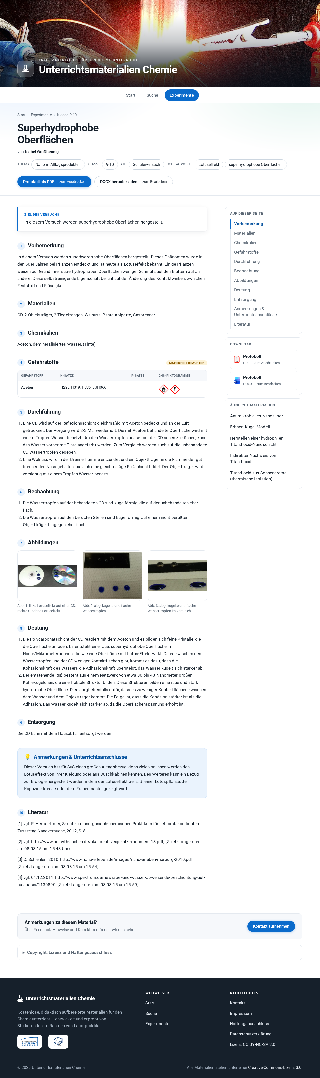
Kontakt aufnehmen (271, 926)
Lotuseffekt (209, 164)
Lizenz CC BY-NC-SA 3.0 (253, 1044)
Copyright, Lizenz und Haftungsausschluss (69, 952)
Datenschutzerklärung (251, 1034)
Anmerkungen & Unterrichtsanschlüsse (255, 311)
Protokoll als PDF (54, 182)
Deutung (242, 289)
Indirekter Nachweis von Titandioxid (253, 458)
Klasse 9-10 (67, 115)
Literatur (242, 324)
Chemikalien (246, 242)
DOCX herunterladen (133, 182)
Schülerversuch (146, 164)
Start (131, 95)
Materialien (245, 233)
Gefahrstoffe (246, 252)
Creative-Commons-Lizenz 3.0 (275, 1067)
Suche (152, 95)
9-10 (110, 164)
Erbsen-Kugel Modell (250, 427)
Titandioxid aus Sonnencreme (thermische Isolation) (258, 476)
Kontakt (237, 1003)
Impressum (241, 1013)
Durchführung (247, 261)
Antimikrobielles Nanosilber (256, 415)
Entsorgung (245, 299)
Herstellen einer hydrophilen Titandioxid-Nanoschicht (257, 441)
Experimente (182, 95)
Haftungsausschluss (249, 1023)
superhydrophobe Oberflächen (256, 164)
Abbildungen (246, 280)
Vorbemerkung (248, 223)
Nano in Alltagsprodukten (58, 164)
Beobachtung (247, 271)
